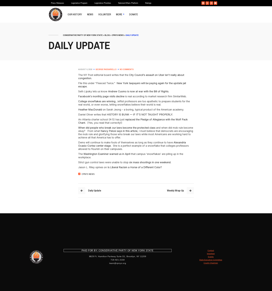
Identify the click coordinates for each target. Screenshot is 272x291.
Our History (75, 14)
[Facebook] (203, 3)
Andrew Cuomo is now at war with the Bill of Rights (138, 91)
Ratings (148, 3)
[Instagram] (211, 3)
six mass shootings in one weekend (150, 162)
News (90, 14)
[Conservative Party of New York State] (55, 14)
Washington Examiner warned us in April (106, 153)
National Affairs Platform (128, 3)
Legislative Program (79, 3)
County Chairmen (211, 263)
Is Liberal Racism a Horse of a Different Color (134, 167)
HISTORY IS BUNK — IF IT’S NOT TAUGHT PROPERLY (139, 114)
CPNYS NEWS (88, 174)
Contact (211, 250)
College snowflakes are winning (96, 101)
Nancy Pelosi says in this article (119, 130)
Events (211, 257)
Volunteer (104, 14)
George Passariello (105, 69)
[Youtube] (215, 3)
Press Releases (57, 3)
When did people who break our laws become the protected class (116, 127)
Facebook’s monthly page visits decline (101, 96)
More (119, 14)
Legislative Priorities (102, 3)
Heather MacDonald (90, 109)
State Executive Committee (210, 260)
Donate (133, 14)
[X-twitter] (207, 3)
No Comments (127, 69)
